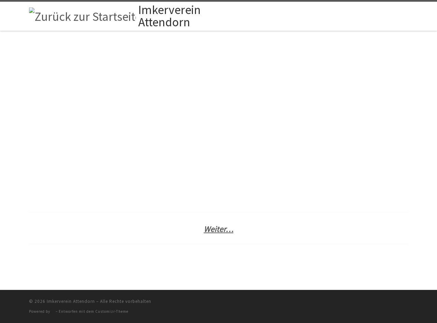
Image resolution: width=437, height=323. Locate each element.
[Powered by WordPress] (53, 311)
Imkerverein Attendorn (71, 301)
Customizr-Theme (111, 311)
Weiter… (219, 229)
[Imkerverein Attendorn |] (82, 15)
